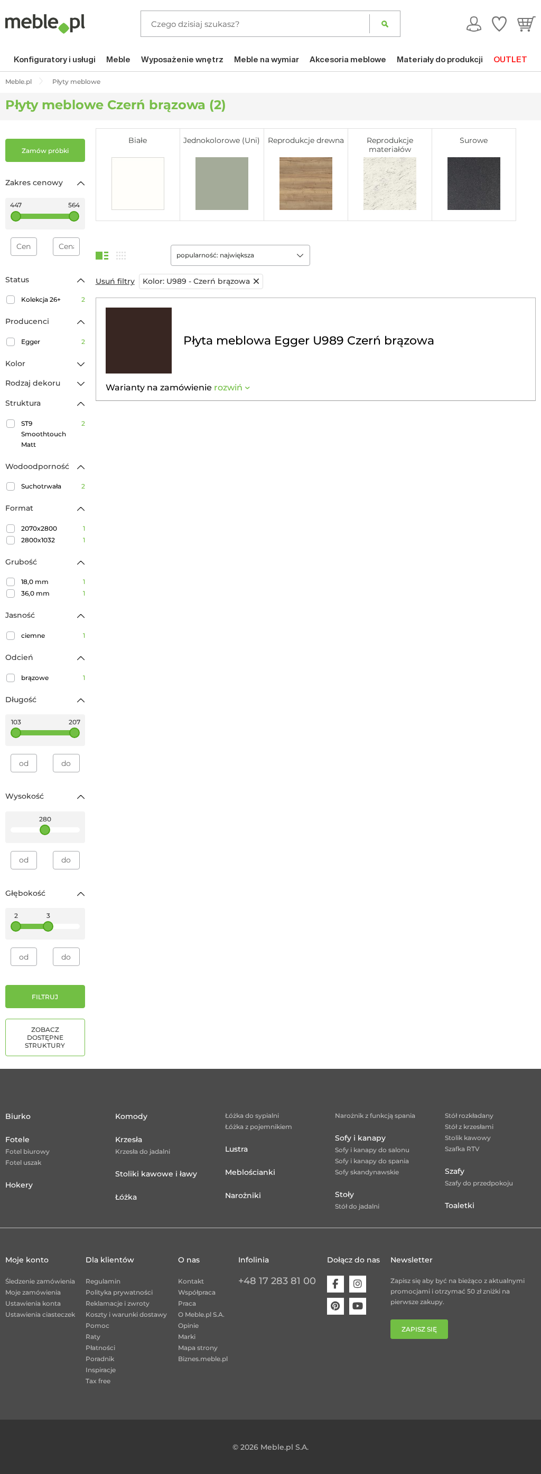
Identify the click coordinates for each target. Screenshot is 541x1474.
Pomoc (97, 1325)
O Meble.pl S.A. (201, 1314)
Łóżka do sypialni (252, 1115)
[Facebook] (335, 1284)
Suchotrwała (53, 486)
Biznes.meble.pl (203, 1359)
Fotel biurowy (27, 1151)
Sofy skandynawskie (367, 1172)
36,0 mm (53, 593)
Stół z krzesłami (469, 1127)
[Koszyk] (526, 24)
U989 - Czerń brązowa (196, 281)
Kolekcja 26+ (53, 299)
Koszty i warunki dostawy (126, 1314)
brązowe (53, 678)
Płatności (100, 1348)
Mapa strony (198, 1348)
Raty (93, 1337)
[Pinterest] (335, 1306)
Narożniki (243, 1195)
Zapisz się (419, 1329)
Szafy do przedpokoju (479, 1183)
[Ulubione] (499, 24)
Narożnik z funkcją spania (375, 1115)
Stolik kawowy (468, 1138)
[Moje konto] (474, 24)
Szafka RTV (462, 1149)
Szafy (454, 1171)
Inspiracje (101, 1370)
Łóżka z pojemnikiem (258, 1127)
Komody (131, 1116)
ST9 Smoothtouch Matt (53, 433)
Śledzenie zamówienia (40, 1281)
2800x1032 (53, 540)
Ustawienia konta (33, 1303)
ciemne (53, 635)
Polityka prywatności (119, 1292)
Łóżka (126, 1197)
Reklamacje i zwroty (118, 1303)
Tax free (98, 1381)
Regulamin (103, 1281)
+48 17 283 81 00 (277, 1281)
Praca (187, 1303)
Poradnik (100, 1359)
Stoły (344, 1194)
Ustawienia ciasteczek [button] (40, 1314)
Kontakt (191, 1281)
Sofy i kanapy (360, 1138)
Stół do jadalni (357, 1206)
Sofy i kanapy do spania (372, 1161)
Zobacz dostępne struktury (45, 1037)
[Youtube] (357, 1306)
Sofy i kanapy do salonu (372, 1150)
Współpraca (197, 1292)
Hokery (19, 1185)
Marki (186, 1337)
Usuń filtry (115, 281)
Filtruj (45, 997)
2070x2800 (53, 528)
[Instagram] (357, 1284)
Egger (53, 342)
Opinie (188, 1325)
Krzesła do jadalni (142, 1151)
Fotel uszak (23, 1162)
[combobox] (240, 255)
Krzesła (128, 1139)
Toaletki (459, 1205)
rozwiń (228, 387)
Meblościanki (250, 1172)
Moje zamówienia (33, 1292)
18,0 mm (53, 582)
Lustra (236, 1149)
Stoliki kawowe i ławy (156, 1174)
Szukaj (385, 23)
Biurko (18, 1116)
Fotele (17, 1139)
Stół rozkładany (469, 1115)
